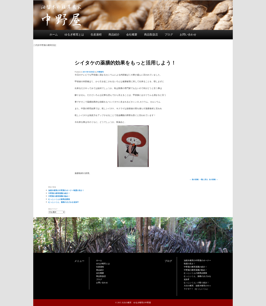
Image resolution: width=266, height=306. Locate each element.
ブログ (169, 34)
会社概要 (131, 34)
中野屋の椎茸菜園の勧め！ (59, 196)
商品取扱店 (151, 34)
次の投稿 (213, 179)
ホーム (53, 34)
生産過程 (96, 34)
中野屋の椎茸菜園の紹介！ (59, 193)
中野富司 (100, 72)
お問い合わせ (188, 34)
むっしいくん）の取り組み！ (196, 283)
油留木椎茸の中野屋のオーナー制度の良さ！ (66, 190)
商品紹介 (114, 34)
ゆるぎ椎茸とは (74, 34)
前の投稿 (194, 179)
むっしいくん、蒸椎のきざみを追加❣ (63, 202)
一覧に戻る (204, 179)
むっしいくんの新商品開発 (59, 199)
